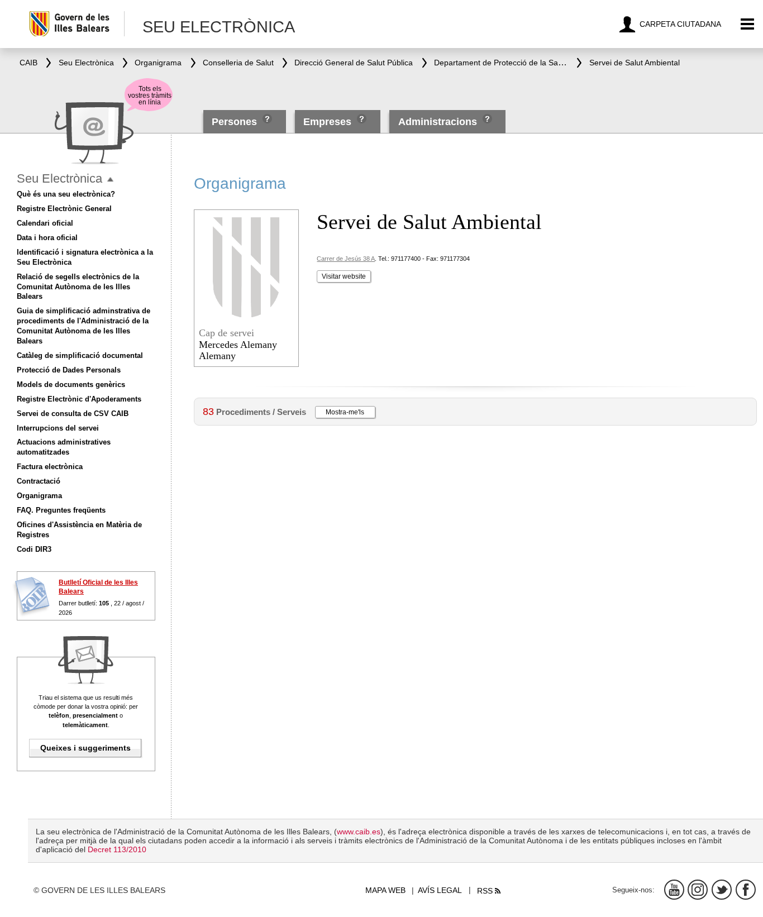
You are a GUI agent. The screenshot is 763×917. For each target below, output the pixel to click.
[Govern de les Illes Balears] (76, 23)
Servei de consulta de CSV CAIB (72, 413)
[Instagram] (698, 890)
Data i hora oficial (47, 237)
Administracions (437, 121)
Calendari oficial (45, 223)
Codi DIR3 (34, 549)
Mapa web (385, 890)
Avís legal (440, 890)
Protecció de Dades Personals (69, 370)
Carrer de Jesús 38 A (346, 258)
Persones (236, 121)
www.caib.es (358, 831)
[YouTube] (674, 890)
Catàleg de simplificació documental (80, 355)
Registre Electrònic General (64, 208)
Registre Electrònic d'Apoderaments (79, 399)
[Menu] (748, 24)
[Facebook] (746, 890)
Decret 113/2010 (117, 849)
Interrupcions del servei (58, 428)
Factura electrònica (50, 466)
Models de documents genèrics (71, 384)
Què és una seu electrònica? (66, 194)
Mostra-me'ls (345, 412)
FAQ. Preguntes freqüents (61, 510)
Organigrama (39, 495)
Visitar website (344, 276)
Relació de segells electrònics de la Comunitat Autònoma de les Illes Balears (78, 287)
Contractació (38, 481)
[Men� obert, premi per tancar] (110, 179)
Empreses (327, 121)
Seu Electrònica (59, 178)
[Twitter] (722, 890)
